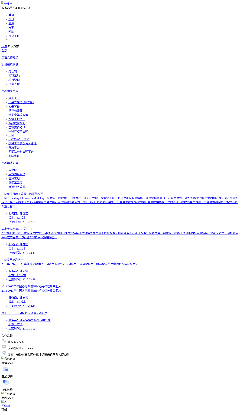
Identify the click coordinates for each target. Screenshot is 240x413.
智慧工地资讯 (16, 119)
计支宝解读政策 (18, 114)
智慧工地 (14, 75)
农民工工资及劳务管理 (22, 143)
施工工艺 (14, 98)
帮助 (11, 31)
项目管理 (14, 79)
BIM (11, 135)
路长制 (12, 71)
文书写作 (14, 106)
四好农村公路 (16, 123)
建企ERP (13, 170)
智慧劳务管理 (16, 186)
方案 (11, 27)
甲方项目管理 (16, 174)
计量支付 (14, 84)
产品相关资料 (9, 91)
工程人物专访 (9, 57)
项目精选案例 (9, 64)
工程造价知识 (16, 127)
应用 (11, 23)
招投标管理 (15, 110)
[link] (4, 46)
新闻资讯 (14, 156)
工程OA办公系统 (19, 139)
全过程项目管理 (18, 131)
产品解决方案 (9, 163)
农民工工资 (15, 182)
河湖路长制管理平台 (21, 151)
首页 (11, 15)
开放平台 (14, 36)
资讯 (11, 19)
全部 (4, 50)
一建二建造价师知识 (21, 102)
